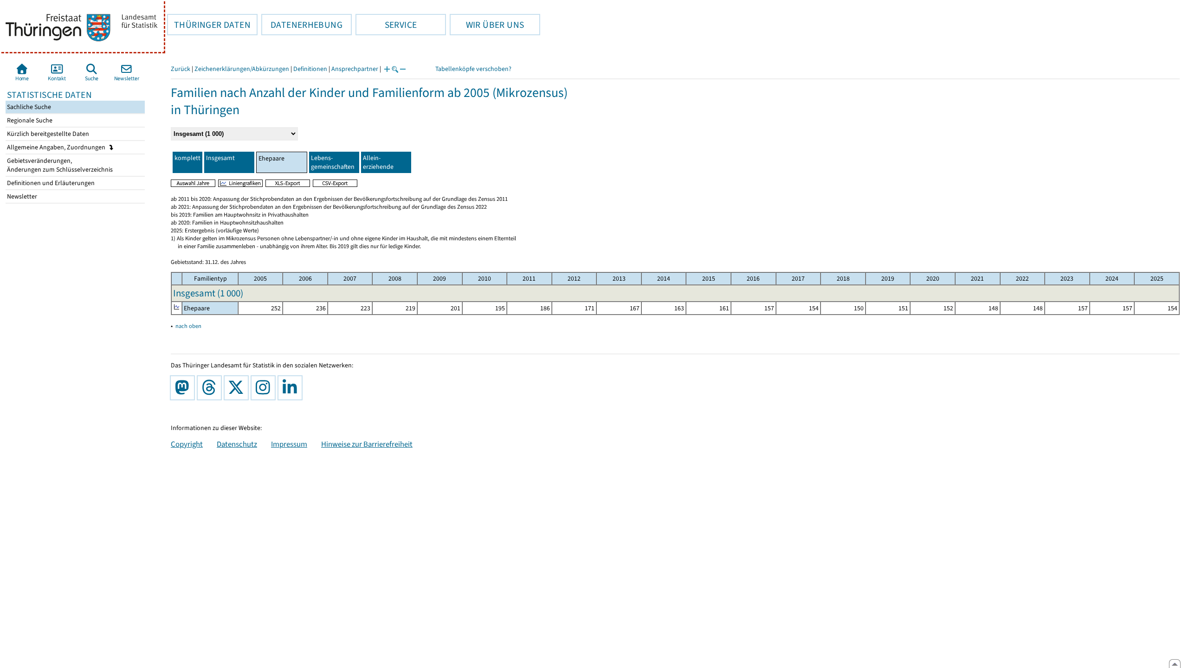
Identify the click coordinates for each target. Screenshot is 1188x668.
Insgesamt (220, 158)
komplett (187, 158)
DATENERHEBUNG (301, 25)
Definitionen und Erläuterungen (50, 183)
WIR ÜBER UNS (487, 25)
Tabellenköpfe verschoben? (473, 68)
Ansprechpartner (354, 68)
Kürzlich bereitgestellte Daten (47, 133)
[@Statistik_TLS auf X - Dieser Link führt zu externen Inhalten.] (238, 387)
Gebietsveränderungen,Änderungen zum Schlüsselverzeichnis (59, 165)
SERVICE (386, 25)
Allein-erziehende (378, 162)
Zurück (180, 68)
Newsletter (21, 196)
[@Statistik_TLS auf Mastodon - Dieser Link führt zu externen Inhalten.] (184, 387)
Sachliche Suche (28, 107)
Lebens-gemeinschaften (333, 162)
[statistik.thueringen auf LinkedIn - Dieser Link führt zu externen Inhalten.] (291, 387)
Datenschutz (237, 444)
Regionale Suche (29, 120)
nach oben (188, 326)
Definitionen (310, 68)
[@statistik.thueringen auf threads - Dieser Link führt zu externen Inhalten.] (211, 387)
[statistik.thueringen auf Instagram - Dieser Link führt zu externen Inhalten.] (265, 387)
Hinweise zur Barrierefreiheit (367, 444)
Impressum (289, 444)
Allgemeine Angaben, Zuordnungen (57, 147)
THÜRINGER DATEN (209, 25)
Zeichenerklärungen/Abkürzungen (241, 68)
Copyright (187, 444)
